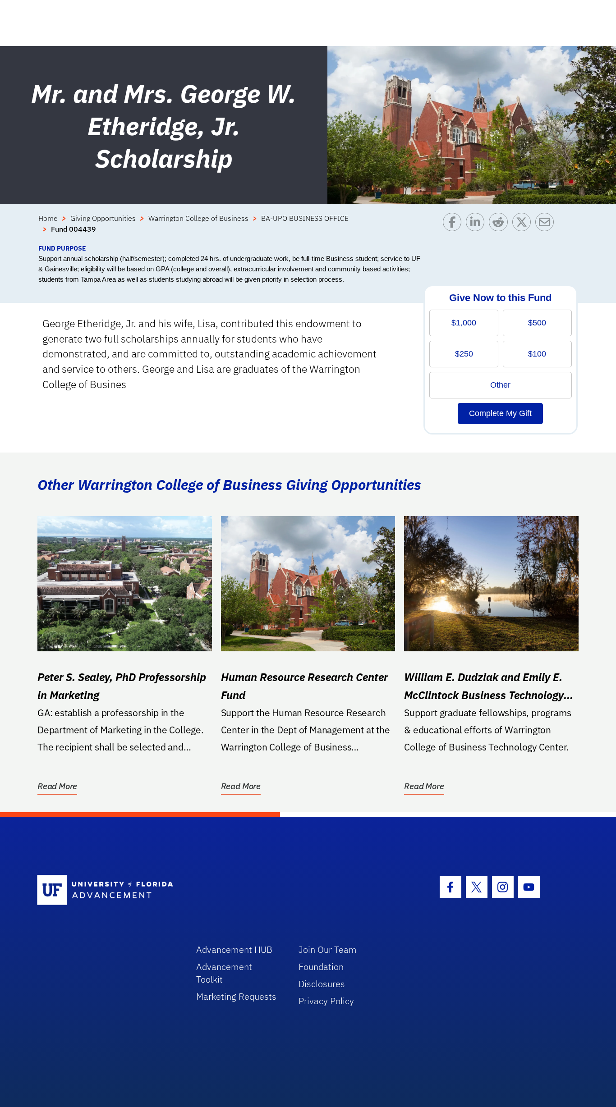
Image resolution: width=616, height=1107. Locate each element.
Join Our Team (328, 949)
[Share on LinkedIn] (477, 228)
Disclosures (322, 984)
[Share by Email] (546, 228)
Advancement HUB (234, 949)
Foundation (321, 967)
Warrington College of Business (198, 218)
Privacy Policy (326, 1001)
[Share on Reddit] (500, 228)
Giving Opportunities (103, 218)
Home (48, 218)
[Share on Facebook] (454, 228)
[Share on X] (523, 228)
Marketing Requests (236, 996)
